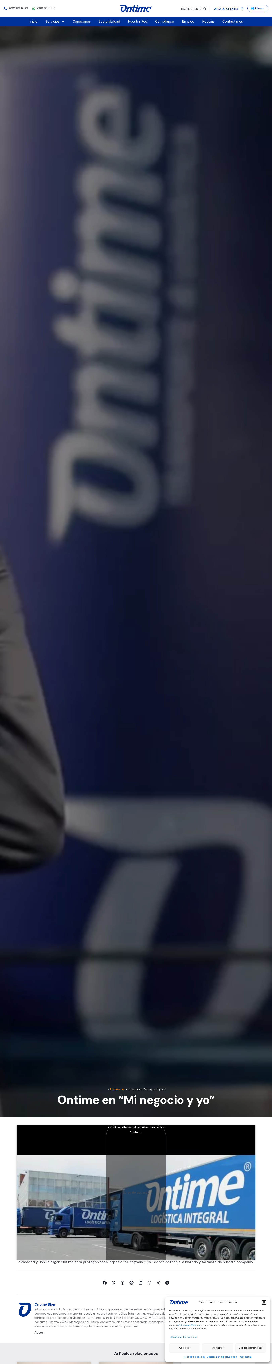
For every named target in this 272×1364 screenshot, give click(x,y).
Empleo (188, 21)
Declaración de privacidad (222, 1356)
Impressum (245, 1356)
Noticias (208, 21)
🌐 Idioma (257, 8)
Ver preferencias (250, 1348)
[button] (264, 1302)
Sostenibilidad (109, 21)
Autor (38, 1332)
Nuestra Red (137, 21)
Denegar (218, 1348)
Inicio (33, 21)
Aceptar (185, 1348)
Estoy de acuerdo (136, 1192)
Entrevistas (117, 1089)
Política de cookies (194, 1356)
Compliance (164, 21)
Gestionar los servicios (184, 1337)
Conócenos (82, 21)
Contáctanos (232, 21)
